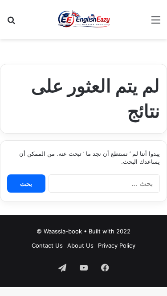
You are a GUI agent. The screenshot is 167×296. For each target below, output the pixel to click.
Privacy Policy (116, 245)
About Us (80, 245)
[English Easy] (83, 19)
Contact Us (47, 245)
